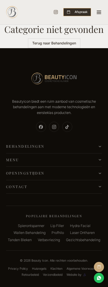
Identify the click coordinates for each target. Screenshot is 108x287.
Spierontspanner (31, 226)
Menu (12, 159)
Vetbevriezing (49, 240)
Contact (16, 186)
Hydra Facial (80, 226)
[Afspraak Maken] (99, 267)
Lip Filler (57, 226)
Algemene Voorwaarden (83, 269)
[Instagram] (55, 12)
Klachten (56, 269)
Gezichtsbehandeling (83, 240)
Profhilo (58, 232)
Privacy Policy (18, 269)
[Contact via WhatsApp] (99, 278)
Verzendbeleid (52, 275)
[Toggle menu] (99, 12)
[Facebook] (41, 127)
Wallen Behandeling (30, 232)
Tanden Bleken (20, 240)
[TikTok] (67, 127)
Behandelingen (25, 146)
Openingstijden (25, 173)
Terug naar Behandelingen (54, 43)
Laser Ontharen (82, 232)
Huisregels (39, 269)
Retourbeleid (30, 275)
